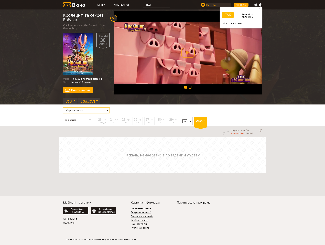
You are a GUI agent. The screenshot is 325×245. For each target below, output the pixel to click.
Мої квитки (241, 4)
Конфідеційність (139, 220)
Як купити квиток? (141, 212)
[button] (78, 120)
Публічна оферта (140, 228)
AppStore (255, 5)
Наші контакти (139, 224)
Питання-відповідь (141, 208)
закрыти (261, 130)
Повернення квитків (142, 216)
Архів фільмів (70, 219)
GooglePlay (260, 5)
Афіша (101, 4)
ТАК (228, 15)
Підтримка (68, 222)
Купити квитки (80, 90)
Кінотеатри (121, 4)
